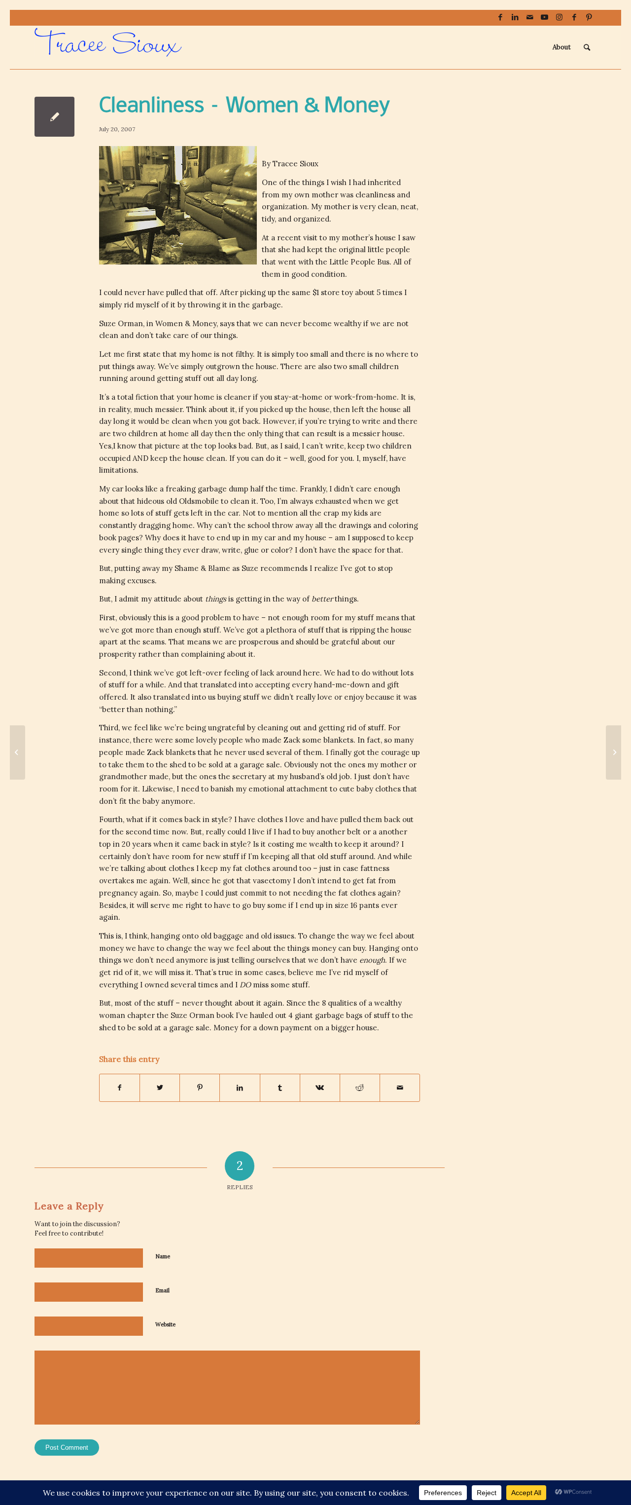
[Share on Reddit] (360, 1087)
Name (162, 1256)
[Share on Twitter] (159, 1087)
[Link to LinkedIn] (515, 17)
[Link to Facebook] (500, 17)
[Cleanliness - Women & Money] (54, 117)
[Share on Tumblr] (280, 1087)
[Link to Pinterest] (589, 17)
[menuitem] (561, 47)
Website (165, 1324)
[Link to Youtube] (544, 17)
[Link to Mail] (530, 17)
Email (162, 1290)
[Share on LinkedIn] (239, 1087)
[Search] (586, 47)
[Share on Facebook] (120, 1087)
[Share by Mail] (400, 1087)
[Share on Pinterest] (199, 1087)
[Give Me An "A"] (17, 752)
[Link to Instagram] (559, 17)
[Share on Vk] (320, 1087)
